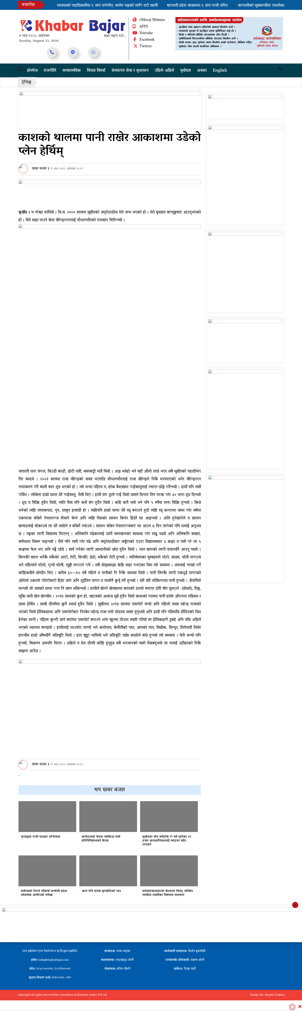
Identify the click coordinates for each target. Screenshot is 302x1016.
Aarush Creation (275, 995)
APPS (143, 26)
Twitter (145, 46)
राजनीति (50, 71)
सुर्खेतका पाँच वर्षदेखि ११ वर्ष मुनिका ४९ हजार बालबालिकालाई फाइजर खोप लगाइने (166, 841)
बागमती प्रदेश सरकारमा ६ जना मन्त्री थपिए (184, 6)
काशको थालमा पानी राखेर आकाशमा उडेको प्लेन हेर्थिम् (109, 145)
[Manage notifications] (292, 1007)
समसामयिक (71, 71)
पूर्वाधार (185, 71)
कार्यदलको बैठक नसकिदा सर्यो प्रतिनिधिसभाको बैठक (101, 839)
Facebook (146, 40)
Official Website (152, 20)
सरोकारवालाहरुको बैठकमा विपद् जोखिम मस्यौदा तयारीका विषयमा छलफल (167, 893)
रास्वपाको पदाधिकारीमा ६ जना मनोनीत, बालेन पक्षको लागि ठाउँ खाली (94, 6)
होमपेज (32, 71)
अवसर (202, 71)
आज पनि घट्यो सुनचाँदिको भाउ (101, 891)
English (220, 71)
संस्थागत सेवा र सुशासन (130, 71)
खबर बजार (39, 168)
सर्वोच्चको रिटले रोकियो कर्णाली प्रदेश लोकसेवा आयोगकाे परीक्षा (44, 893)
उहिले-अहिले (164, 71)
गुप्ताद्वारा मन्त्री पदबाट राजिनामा (40, 837)
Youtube (146, 33)
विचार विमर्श (96, 71)
